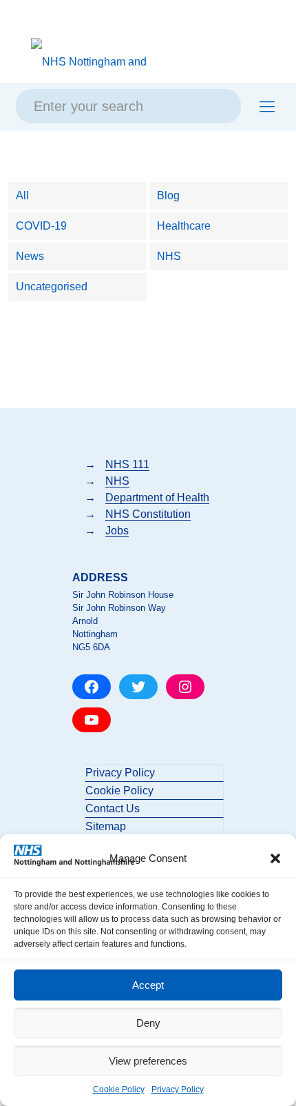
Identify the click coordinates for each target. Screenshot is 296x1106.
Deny (148, 1023)
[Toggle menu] (267, 107)
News (30, 256)
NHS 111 (127, 464)
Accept (148, 985)
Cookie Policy (119, 1089)
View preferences (148, 1061)
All (22, 195)
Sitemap (105, 826)
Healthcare (184, 226)
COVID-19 (41, 226)
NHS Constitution (148, 514)
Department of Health (157, 497)
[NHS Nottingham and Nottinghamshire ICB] (97, 61)
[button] (275, 858)
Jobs (117, 530)
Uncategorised (51, 286)
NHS (169, 256)
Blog (168, 195)
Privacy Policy (177, 1089)
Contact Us (112, 808)
